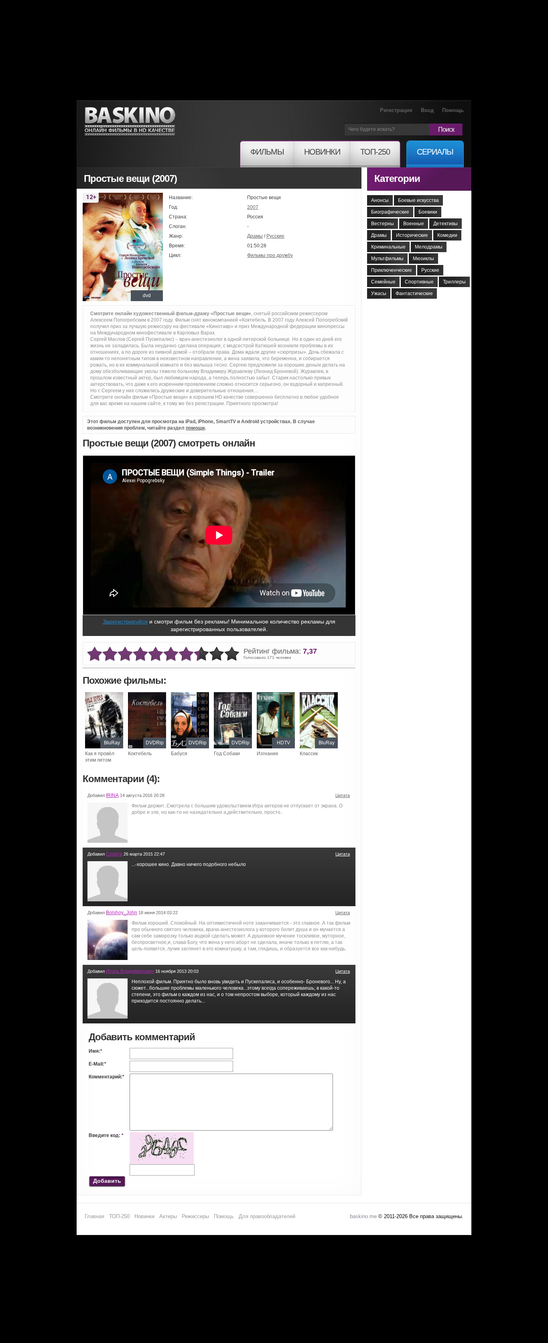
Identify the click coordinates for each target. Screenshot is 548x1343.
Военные (413, 223)
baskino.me (363, 1216)
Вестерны (382, 223)
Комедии (447, 235)
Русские (275, 236)
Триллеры (454, 282)
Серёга (114, 854)
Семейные (383, 282)
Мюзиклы (423, 258)
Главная (94, 1216)
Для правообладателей (267, 1216)
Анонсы (380, 200)
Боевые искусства (418, 200)
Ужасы (378, 293)
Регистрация (396, 110)
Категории (397, 178)
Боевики (427, 212)
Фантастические (414, 293)
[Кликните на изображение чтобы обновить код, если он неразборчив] (162, 1135)
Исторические (412, 235)
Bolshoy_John (121, 912)
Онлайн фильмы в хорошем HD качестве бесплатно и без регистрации (130, 121)
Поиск (446, 129)
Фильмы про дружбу (270, 255)
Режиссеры (195, 1216)
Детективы (445, 223)
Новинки (144, 1216)
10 (231, 654)
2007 (252, 207)
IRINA (112, 795)
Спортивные (419, 282)
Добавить (107, 1181)
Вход (427, 110)
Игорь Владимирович (130, 971)
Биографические (390, 212)
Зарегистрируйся (125, 621)
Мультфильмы (387, 258)
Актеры (168, 1216)
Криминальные (388, 247)
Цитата (342, 795)
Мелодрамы (428, 247)
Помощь (453, 110)
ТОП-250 (119, 1216)
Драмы (255, 236)
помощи (195, 428)
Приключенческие (391, 270)
